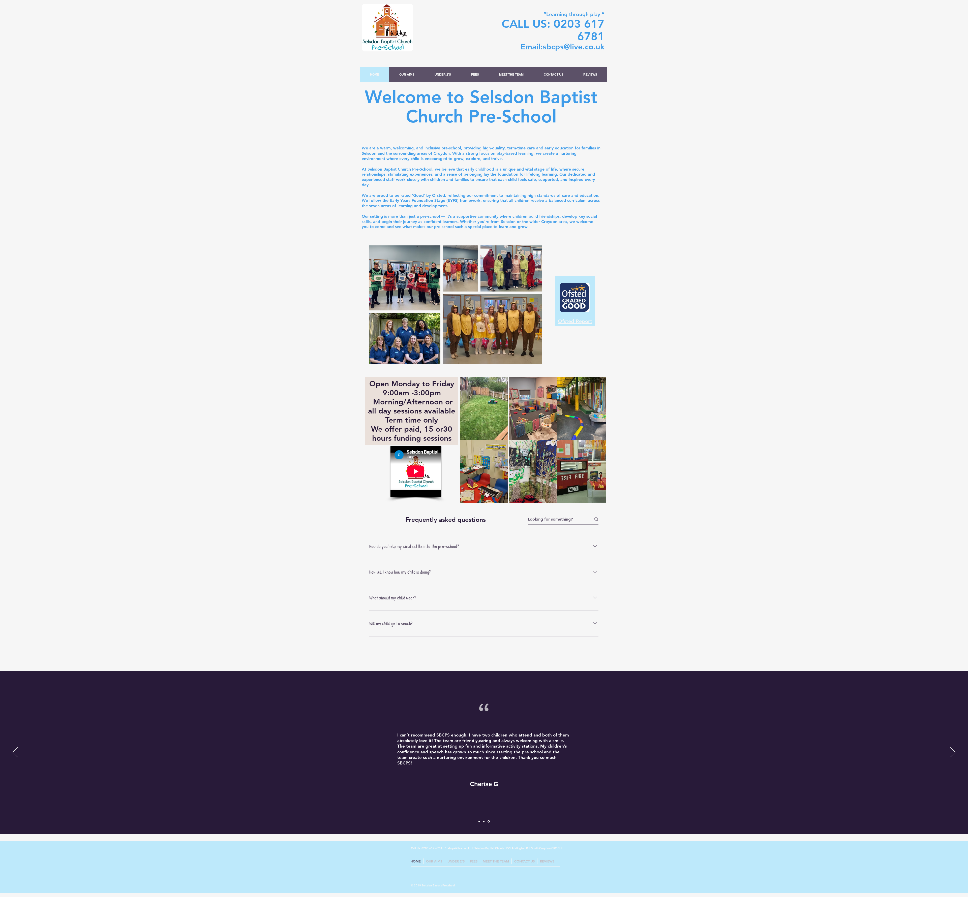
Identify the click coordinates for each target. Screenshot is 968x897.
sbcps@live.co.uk (573, 46)
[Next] (952, 752)
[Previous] (15, 752)
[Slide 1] (479, 821)
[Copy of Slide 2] (489, 821)
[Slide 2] (484, 821)
